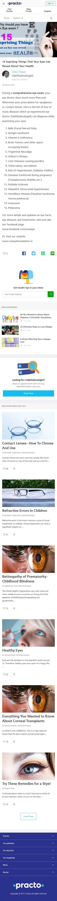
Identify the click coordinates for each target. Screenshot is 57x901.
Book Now (28, 393)
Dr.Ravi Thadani (19, 72)
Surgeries (47, 11)
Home (6, 18)
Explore (16, 18)
